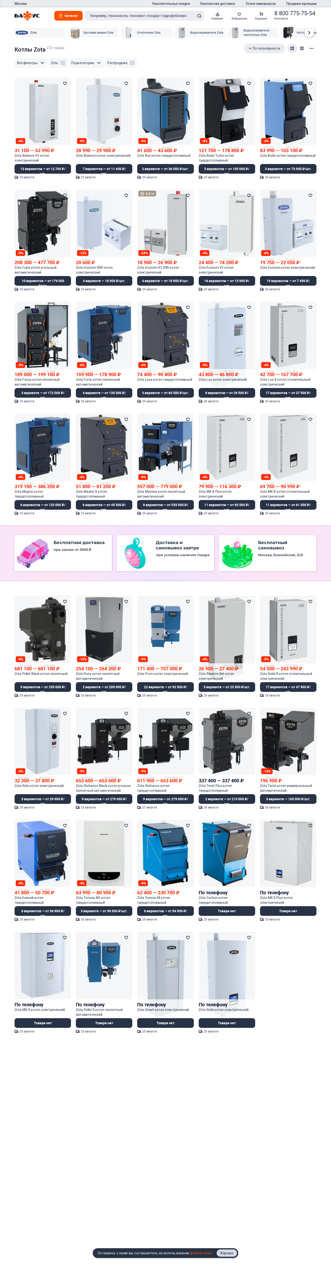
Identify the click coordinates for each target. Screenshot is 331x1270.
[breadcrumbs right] (309, 32)
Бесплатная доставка (217, 4)
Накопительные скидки (171, 4)
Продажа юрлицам (301, 4)
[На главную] (27, 15)
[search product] (199, 15)
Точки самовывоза (260, 4)
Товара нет (227, 911)
